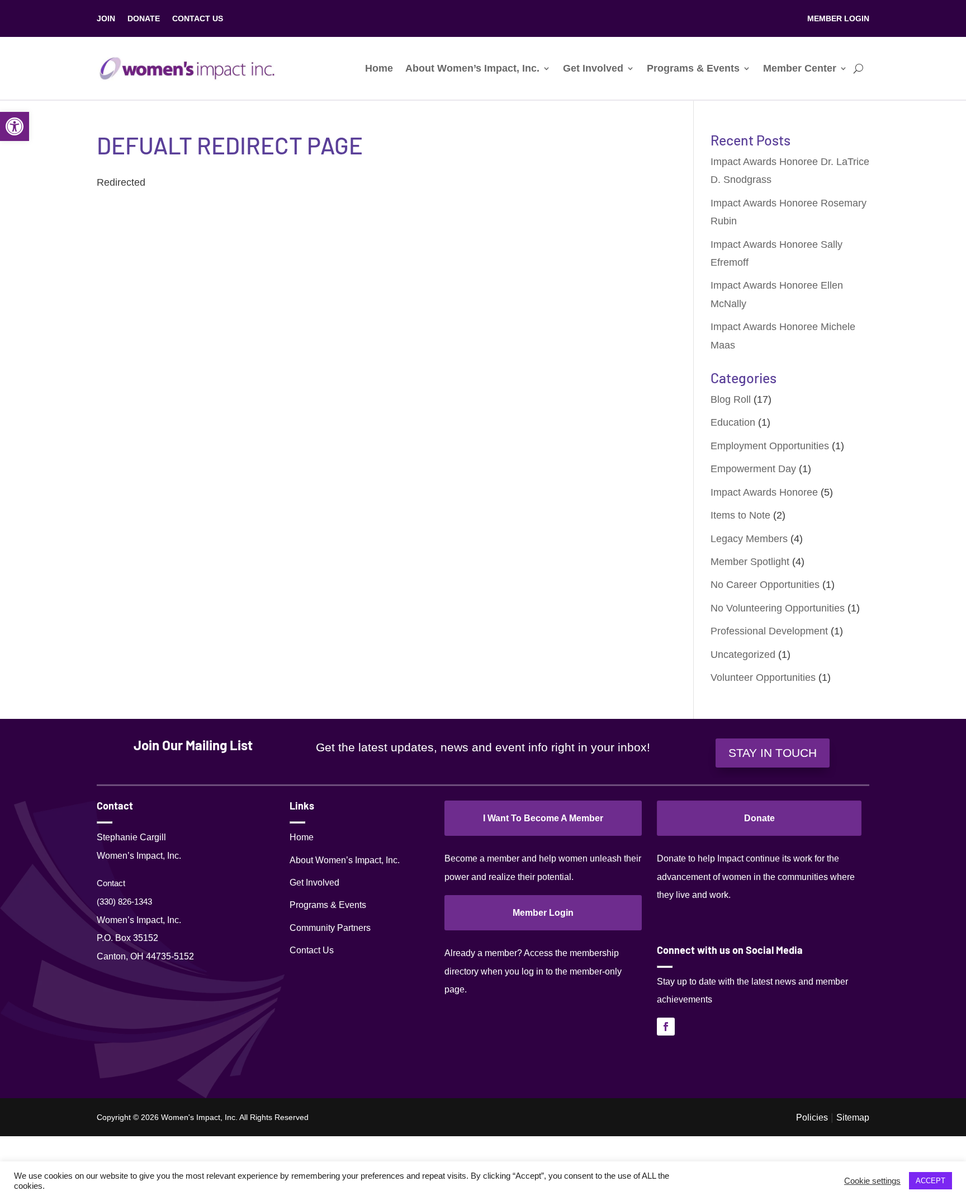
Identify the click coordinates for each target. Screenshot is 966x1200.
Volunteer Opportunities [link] (763, 677)
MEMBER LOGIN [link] (838, 19)
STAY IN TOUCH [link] (772, 752)
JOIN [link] (106, 19)
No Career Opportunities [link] (765, 584)
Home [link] (379, 68)
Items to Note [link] (740, 515)
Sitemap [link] (852, 1117)
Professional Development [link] (769, 631)
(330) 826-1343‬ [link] (124, 901)
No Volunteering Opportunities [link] (778, 608)
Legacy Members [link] (749, 538)
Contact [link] (111, 883)
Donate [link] (759, 818)
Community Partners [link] (330, 928)
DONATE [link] (143, 19)
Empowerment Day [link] (753, 468)
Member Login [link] (543, 912)
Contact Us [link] (312, 950)
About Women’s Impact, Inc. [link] (472, 68)
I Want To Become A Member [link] (543, 818)
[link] (14, 126)
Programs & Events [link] (693, 68)
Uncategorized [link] (743, 654)
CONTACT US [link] (197, 19)
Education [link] (733, 422)
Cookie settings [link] (872, 1181)
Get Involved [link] (593, 68)
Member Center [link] (799, 68)
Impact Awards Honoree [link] (764, 492)
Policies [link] (812, 1117)
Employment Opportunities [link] (770, 445)
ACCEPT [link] (930, 1181)
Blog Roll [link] (731, 399)
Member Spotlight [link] (750, 561)
